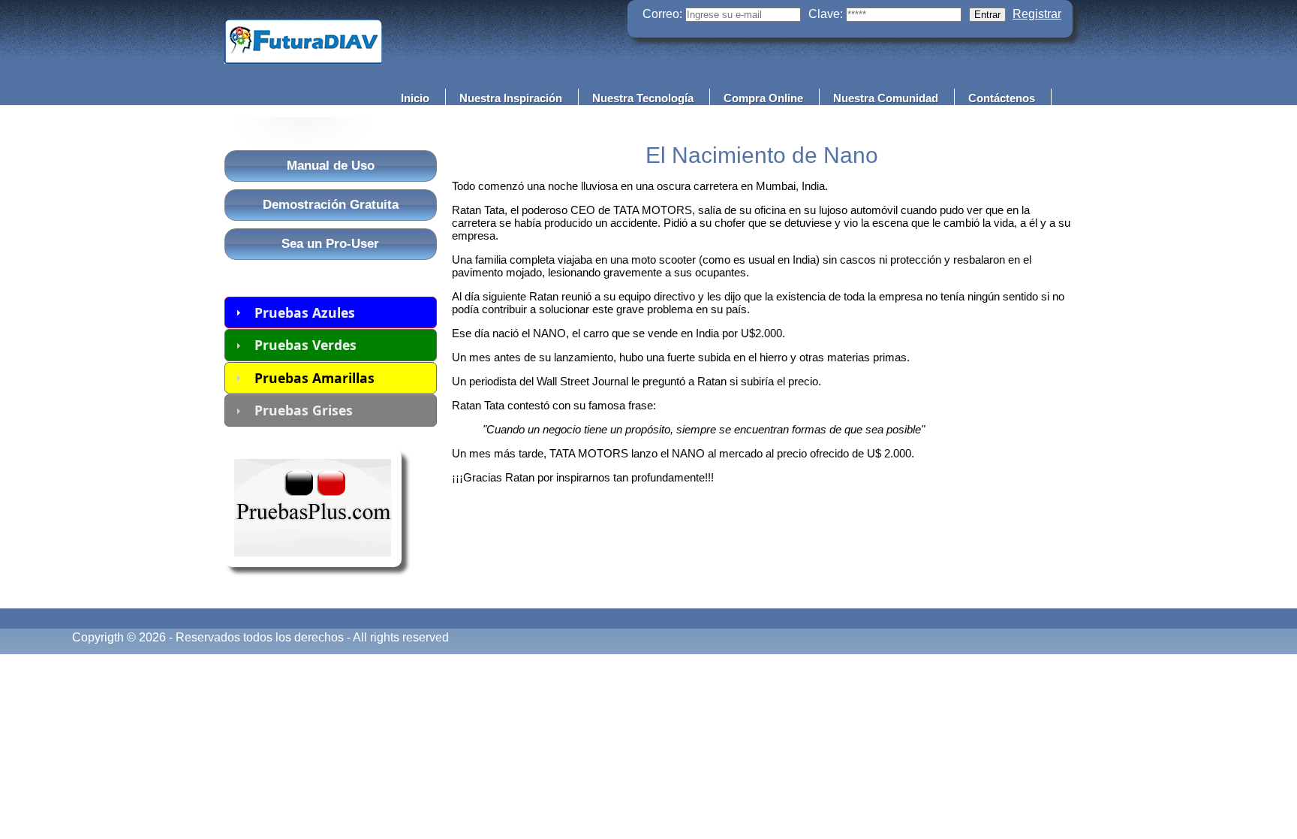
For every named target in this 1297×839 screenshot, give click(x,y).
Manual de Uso (331, 165)
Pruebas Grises (303, 410)
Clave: (825, 14)
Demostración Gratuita (331, 205)
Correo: (662, 14)
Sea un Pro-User (330, 244)
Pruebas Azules (304, 312)
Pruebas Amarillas (314, 378)
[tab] (330, 312)
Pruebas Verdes (305, 345)
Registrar (1037, 14)
